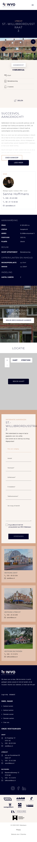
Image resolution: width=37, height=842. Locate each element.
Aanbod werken (8, 710)
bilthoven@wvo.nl (12, 657)
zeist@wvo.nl (11, 578)
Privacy (18, 830)
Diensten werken (8, 718)
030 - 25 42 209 (11, 198)
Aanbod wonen (8, 706)
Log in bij (4, 695)
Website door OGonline (18, 834)
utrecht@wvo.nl (11, 618)
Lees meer (18, 163)
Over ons (6, 722)
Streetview (25, 360)
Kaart (15, 360)
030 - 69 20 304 (12, 576)
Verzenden (19, 536)
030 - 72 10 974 (12, 654)
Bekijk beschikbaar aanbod (18, 320)
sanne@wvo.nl (10, 206)
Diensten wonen (8, 714)
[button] (15, 57)
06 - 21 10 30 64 (12, 202)
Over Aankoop (11, 158)
